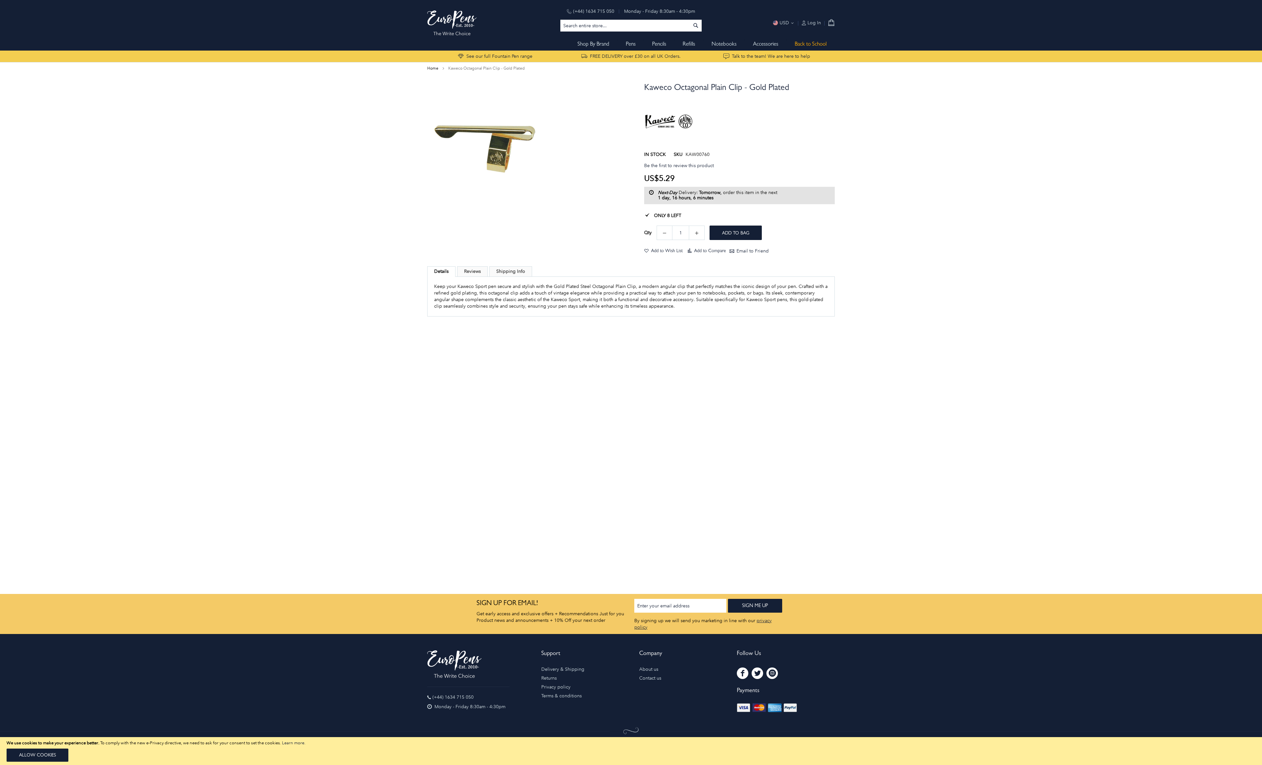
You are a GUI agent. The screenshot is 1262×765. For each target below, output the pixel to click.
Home (432, 68)
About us (648, 669)
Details (441, 271)
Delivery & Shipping (562, 669)
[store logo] (452, 23)
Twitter (757, 673)
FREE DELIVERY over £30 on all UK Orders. (635, 56)
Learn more (293, 742)
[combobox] (631, 26)
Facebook (742, 673)
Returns (549, 678)
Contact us (650, 678)
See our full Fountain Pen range (499, 56)
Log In (813, 23)
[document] (631, 751)
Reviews (472, 271)
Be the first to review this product (679, 165)
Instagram (772, 673)
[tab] (441, 271)
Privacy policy (556, 687)
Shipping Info (510, 271)
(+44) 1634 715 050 (593, 11)
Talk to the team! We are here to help (771, 56)
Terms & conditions (561, 696)
